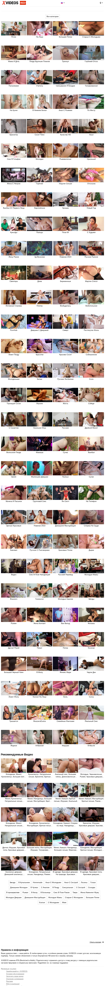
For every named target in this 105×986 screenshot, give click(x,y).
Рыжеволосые (65, 159)
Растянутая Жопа (91, 330)
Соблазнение (91, 355)
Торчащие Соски (14, 403)
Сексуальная (67, 887)
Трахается (13, 721)
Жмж (64, 902)
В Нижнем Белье (40, 110)
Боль (65, 697)
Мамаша (39, 452)
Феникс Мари (65, 672)
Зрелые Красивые (13, 526)
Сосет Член (39, 135)
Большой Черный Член (13, 672)
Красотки (39, 355)
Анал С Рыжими (65, 110)
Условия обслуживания (15, 974)
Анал (91, 135)
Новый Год (91, 208)
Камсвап (13, 550)
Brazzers (13, 599)
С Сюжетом (14, 428)
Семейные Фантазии (65, 721)
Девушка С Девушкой (39, 330)
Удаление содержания (14, 979)
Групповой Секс (39, 501)
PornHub (13, 330)
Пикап (39, 648)
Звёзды (91, 599)
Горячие (39, 184)
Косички (91, 648)
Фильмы (91, 623)
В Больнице (45, 892)
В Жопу (39, 672)
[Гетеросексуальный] (101, 3)
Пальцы (39, 232)
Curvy (91, 697)
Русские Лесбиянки (65, 379)
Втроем (39, 403)
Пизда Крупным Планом (39, 61)
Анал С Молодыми (53, 882)
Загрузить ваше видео (14, 976)
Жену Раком (14, 257)
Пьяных (65, 477)
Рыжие (14, 623)
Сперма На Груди (91, 526)
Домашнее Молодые (19, 887)
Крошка (65, 208)
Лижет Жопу (14, 697)
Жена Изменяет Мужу (89, 892)
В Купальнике (24, 882)
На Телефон (91, 501)
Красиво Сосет (65, 355)
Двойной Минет (91, 428)
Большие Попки (65, 37)
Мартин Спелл (91, 281)
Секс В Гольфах (13, 159)
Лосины (84, 882)
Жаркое (13, 746)
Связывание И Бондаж (65, 86)
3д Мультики (39, 257)
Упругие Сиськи (65, 184)
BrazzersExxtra (39, 721)
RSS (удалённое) (12, 984)
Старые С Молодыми (91, 37)
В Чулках (34, 887)
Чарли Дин (91, 672)
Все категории (53, 16)
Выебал (91, 452)
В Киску (34, 892)
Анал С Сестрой (71, 882)
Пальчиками (14, 86)
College (91, 403)
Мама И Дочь (13, 61)
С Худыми (91, 232)
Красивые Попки (65, 550)
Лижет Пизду (13, 355)
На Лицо (39, 37)
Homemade (37, 882)
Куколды (13, 232)
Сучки (91, 477)
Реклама (9, 981)
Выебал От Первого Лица (13, 208)
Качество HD (65, 135)
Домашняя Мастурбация (65, 526)
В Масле (91, 746)
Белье (39, 379)
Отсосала (91, 184)
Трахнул (65, 61)
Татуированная (91, 86)
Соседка (91, 887)
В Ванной (40, 746)
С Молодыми (53, 902)
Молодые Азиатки (65, 599)
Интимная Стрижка (14, 306)
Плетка (40, 306)
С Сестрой (80, 887)
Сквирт (65, 330)
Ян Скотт (65, 501)
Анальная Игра (39, 428)
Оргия (13, 477)
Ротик (13, 37)
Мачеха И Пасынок (14, 501)
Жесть (65, 403)
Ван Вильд (65, 623)
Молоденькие (13, 379)
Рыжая (25, 892)
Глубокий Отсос (91, 61)
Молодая (39, 159)
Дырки (91, 550)
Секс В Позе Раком (62, 892)
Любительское (91, 306)
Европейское (39, 208)
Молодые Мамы (91, 575)
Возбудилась (65, 306)
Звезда (12, 882)
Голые (93, 882)
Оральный (91, 159)
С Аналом (45, 887)
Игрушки (65, 746)
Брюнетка (14, 135)
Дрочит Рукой (13, 648)
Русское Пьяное (91, 257)
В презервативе (12, 892)
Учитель (39, 86)
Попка (65, 648)
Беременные (65, 281)
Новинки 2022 (39, 526)
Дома (39, 281)
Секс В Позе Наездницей (39, 575)
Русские (65, 428)
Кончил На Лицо (39, 697)
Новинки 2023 (65, 257)
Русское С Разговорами (40, 550)
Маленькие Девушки (39, 477)
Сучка (65, 452)
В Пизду (55, 887)
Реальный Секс (91, 721)
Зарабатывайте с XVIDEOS (16, 971)
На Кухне (14, 110)
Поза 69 (65, 232)
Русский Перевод (65, 575)
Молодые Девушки (14, 897)
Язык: (62, 3)
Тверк (75, 892)
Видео (13, 575)
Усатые (42, 902)
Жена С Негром (13, 184)
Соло (91, 379)
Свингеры (14, 281)
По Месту (91, 110)
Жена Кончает (40, 623)
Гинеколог (39, 599)
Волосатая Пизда (13, 452)
